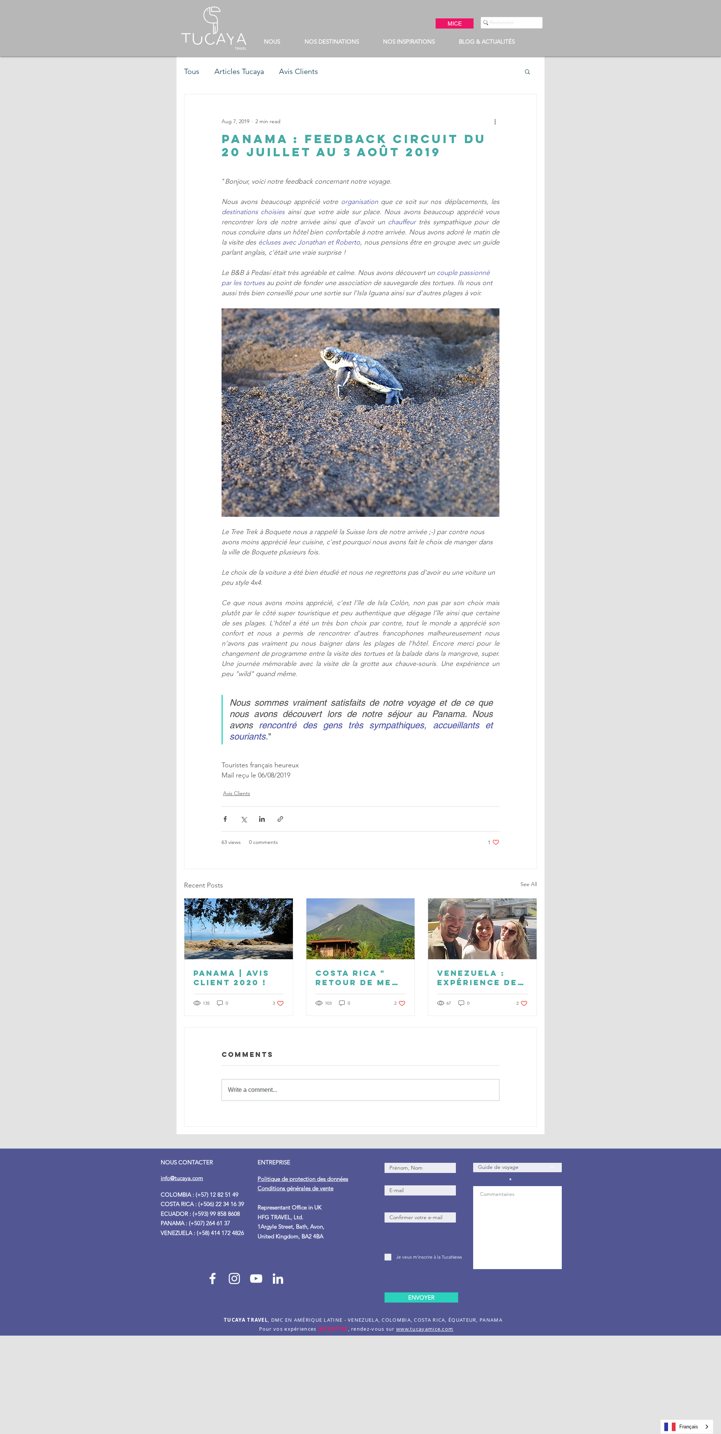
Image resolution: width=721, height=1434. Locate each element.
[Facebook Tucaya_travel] (212, 1278)
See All (528, 884)
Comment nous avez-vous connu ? (507, 1157)
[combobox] (686, 1426)
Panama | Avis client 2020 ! (231, 977)
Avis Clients (298, 71)
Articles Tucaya (239, 71)
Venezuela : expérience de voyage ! (477, 977)
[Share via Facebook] (225, 819)
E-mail (391, 1179)
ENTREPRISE (275, 1162)
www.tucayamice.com (424, 1328)
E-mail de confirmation (407, 1205)
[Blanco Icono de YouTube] (256, 1278)
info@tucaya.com (182, 1178)
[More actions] (494, 121)
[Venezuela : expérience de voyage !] (482, 928)
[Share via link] (280, 819)
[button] (272, 41)
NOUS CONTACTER (187, 1162)
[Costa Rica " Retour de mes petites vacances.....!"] (360, 928)
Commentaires (490, 1180)
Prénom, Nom (399, 1157)
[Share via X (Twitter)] (243, 819)
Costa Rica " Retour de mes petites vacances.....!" (357, 977)
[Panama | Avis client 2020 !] (238, 928)
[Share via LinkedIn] (261, 819)
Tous (191, 71)
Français (688, 1426)
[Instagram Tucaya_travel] (234, 1278)
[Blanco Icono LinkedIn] (277, 1278)
